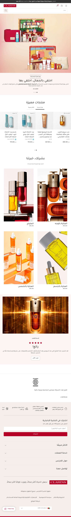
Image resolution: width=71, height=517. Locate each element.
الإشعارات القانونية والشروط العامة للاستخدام (22, 497)
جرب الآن (35, 358)
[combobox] (35, 508)
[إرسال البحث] (6, 10)
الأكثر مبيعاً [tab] (31, 107)
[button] (8, 509)
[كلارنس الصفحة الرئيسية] (10, 5)
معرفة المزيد (63, 397)
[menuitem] (57, 6)
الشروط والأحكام (59, 497)
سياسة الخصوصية (45, 497)
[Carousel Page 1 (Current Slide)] (36, 150)
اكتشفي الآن (35, 88)
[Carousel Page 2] (35, 92)
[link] (52, 225)
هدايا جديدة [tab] (40, 107)
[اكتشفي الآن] (35, 43)
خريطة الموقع (35, 501)
